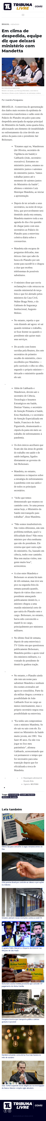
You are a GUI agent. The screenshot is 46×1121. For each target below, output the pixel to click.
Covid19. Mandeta (27, 795)
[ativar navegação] (23, 14)
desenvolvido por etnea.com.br (23, 1116)
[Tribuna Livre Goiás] (23, 6)
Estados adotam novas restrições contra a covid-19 (22, 918)
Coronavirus (14, 795)
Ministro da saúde (9, 797)
